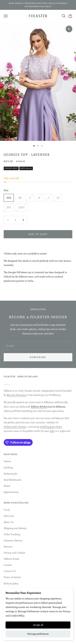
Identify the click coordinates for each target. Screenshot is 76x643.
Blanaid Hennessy (16, 395)
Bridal (7, 486)
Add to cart (38, 234)
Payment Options (13, 540)
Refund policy (11, 583)
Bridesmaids (10, 473)
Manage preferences (38, 634)
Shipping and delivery (15, 528)
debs (52, 431)
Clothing (8, 467)
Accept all (38, 625)
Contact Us (10, 571)
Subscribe (38, 357)
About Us (9, 522)
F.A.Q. (7, 509)
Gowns (7, 461)
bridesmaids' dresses (15, 426)
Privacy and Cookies (14, 552)
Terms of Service (12, 577)
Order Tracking (12, 534)
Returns (8, 546)
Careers (8, 565)
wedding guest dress (51, 426)
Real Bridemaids (12, 480)
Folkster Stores (11, 559)
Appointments (11, 492)
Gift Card (9, 516)
